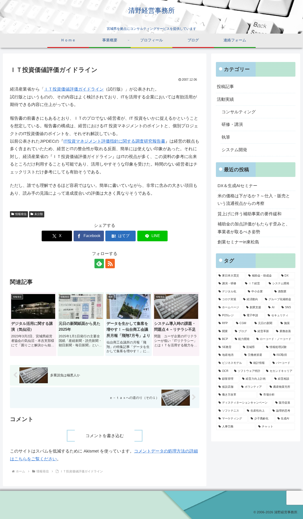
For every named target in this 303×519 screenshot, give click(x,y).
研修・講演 (232, 124)
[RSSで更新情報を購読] (110, 263)
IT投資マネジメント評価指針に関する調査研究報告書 (114, 141)
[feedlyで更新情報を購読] (99, 263)
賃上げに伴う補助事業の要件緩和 (249, 213)
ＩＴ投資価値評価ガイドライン (74, 89)
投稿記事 (225, 86)
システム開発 (234, 149)
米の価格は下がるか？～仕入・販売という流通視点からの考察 (254, 200)
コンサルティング (239, 112)
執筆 (226, 137)
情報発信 (21, 214)
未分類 (38, 214)
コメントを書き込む (104, 435)
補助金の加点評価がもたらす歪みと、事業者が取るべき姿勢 (254, 228)
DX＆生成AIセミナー (237, 185)
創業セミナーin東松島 (238, 242)
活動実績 (225, 99)
